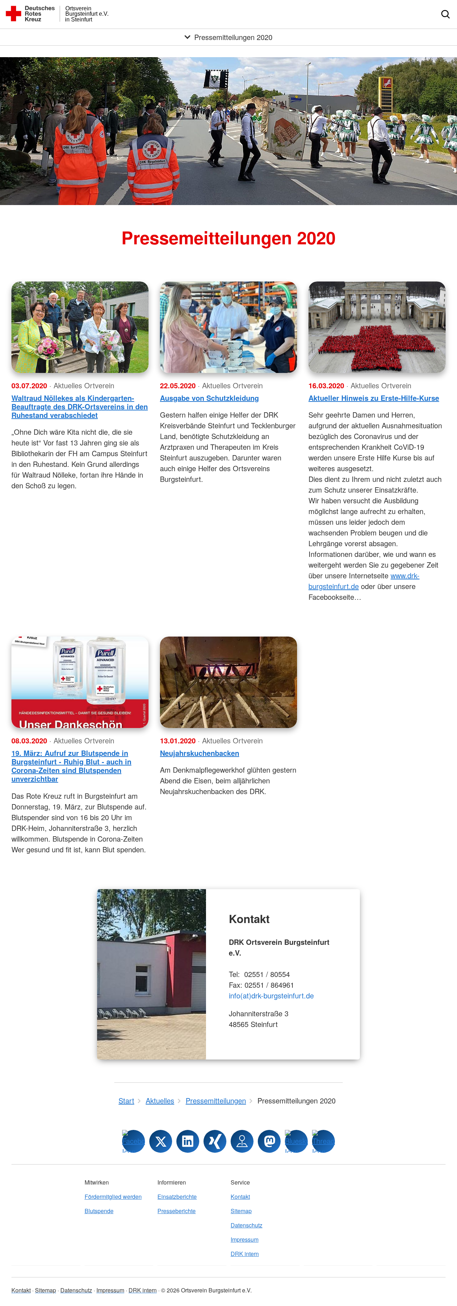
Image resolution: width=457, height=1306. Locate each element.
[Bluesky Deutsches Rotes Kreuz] (296, 1141)
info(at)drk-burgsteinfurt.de (271, 995)
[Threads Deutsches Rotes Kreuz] (323, 1141)
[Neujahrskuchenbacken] (228, 682)
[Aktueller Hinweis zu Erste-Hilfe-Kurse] (377, 327)
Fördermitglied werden (113, 1196)
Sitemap (241, 1211)
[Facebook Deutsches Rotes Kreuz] (133, 1141)
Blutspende (99, 1211)
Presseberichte (176, 1211)
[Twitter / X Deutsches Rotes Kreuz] (160, 1141)
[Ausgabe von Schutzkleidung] (228, 327)
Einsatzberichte (177, 1196)
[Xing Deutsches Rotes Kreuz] (215, 1141)
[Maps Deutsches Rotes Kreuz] (242, 1141)
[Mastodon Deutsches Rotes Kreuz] (269, 1141)
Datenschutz (246, 1225)
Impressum (244, 1239)
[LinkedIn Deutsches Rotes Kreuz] (187, 1141)
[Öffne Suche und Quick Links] (445, 14)
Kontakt (240, 1196)
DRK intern (245, 1254)
